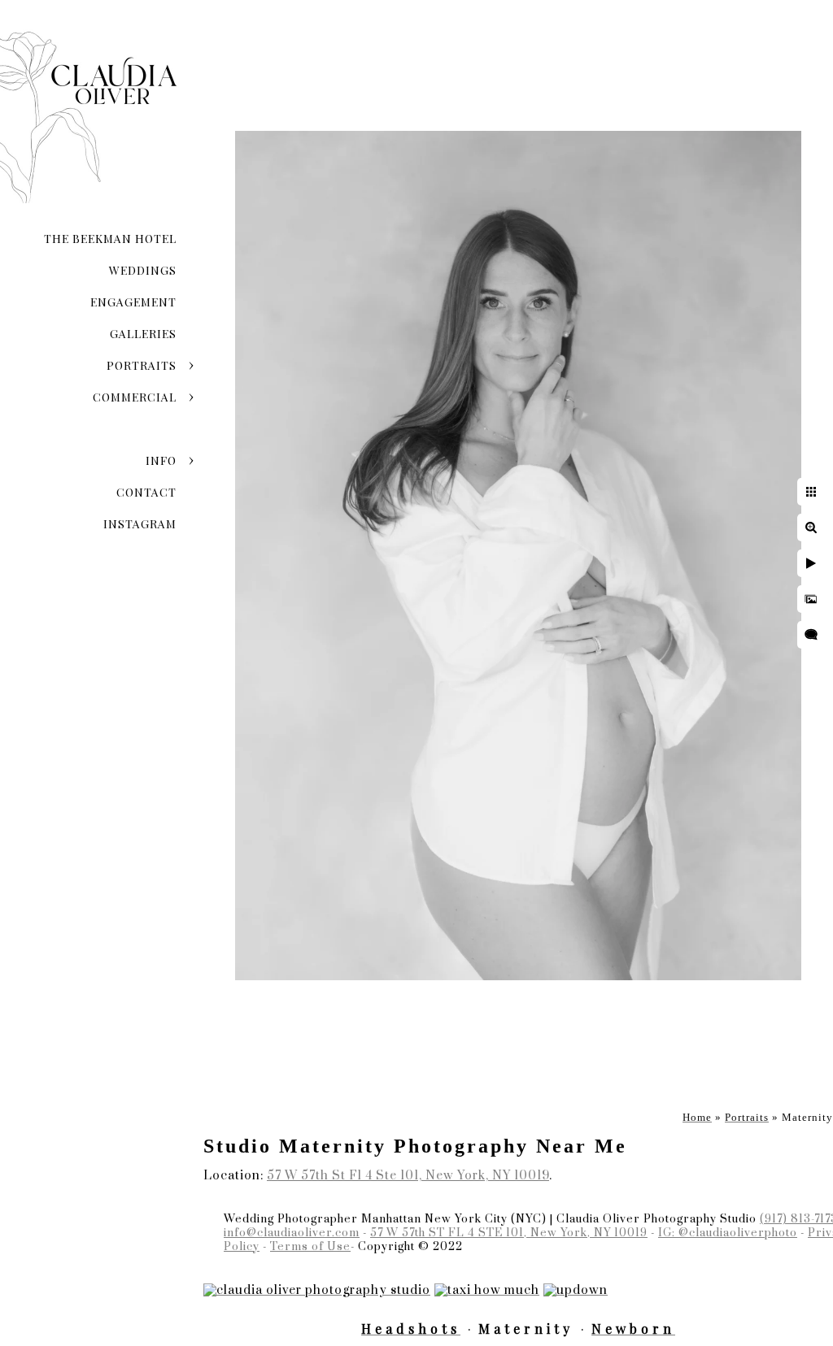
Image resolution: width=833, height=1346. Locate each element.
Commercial (135, 397)
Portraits (142, 365)
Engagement (133, 302)
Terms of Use (310, 1247)
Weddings (143, 270)
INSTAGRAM (140, 524)
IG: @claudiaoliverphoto (727, 1233)
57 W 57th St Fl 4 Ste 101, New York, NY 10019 (408, 1175)
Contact (146, 492)
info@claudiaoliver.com (292, 1233)
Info (161, 460)
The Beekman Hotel (110, 238)
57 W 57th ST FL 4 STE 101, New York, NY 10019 (509, 1233)
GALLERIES (143, 333)
